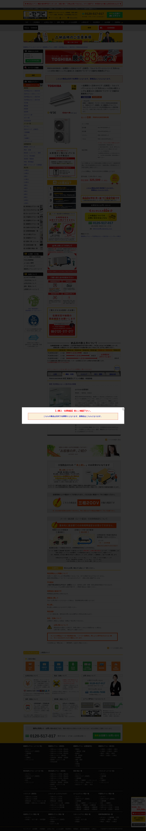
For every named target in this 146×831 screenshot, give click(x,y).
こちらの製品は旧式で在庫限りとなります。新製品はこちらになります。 (73, 416)
